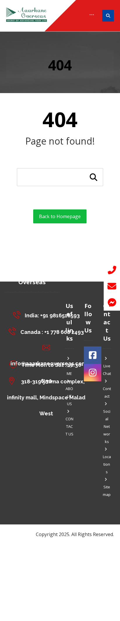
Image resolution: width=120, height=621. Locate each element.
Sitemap (107, 490)
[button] (112, 302)
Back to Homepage (60, 216)
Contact (107, 392)
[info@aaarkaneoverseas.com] (47, 347)
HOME (69, 369)
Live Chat (107, 369)
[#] (92, 355)
